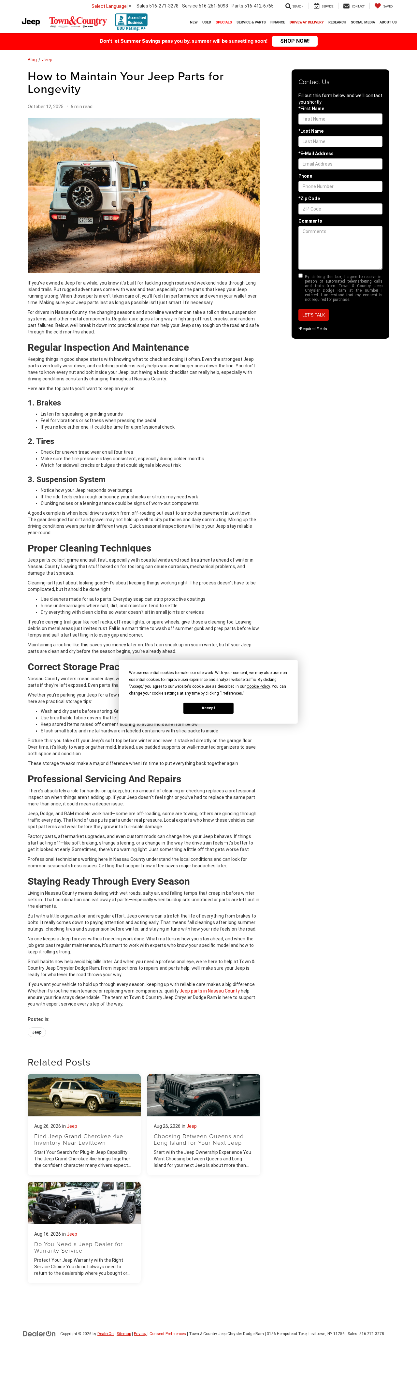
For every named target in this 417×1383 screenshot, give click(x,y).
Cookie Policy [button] (258, 686)
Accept (208, 708)
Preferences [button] (232, 693)
